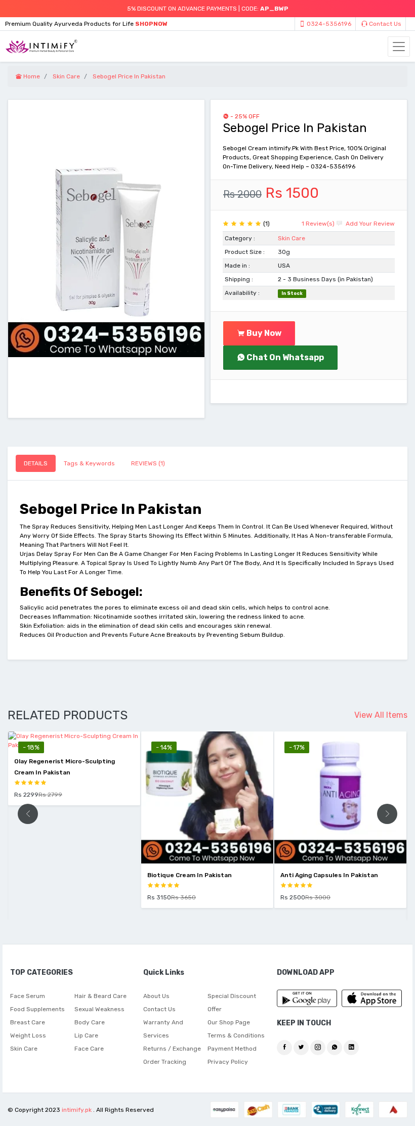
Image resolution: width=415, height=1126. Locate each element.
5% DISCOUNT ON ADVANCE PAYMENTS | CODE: (207, 8)
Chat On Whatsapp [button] (284, 357)
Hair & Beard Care (100, 996)
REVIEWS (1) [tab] (148, 463)
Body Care (89, 1022)
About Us (156, 996)
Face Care (89, 1048)
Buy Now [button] (263, 333)
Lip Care (86, 1035)
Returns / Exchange (172, 1048)
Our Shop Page (229, 1022)
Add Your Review (369, 223)
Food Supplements (37, 1009)
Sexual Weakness (99, 1009)
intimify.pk (77, 1109)
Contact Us (384, 23)
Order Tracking (164, 1061)
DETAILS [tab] (36, 463)
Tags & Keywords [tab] (89, 463)
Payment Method (232, 1048)
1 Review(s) (318, 223)
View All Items (380, 715)
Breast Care (27, 1022)
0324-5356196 (328, 23)
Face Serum (27, 996)
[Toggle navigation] (399, 46)
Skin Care (291, 238)
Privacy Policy (228, 1061)
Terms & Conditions (236, 1035)
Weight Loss (28, 1035)
